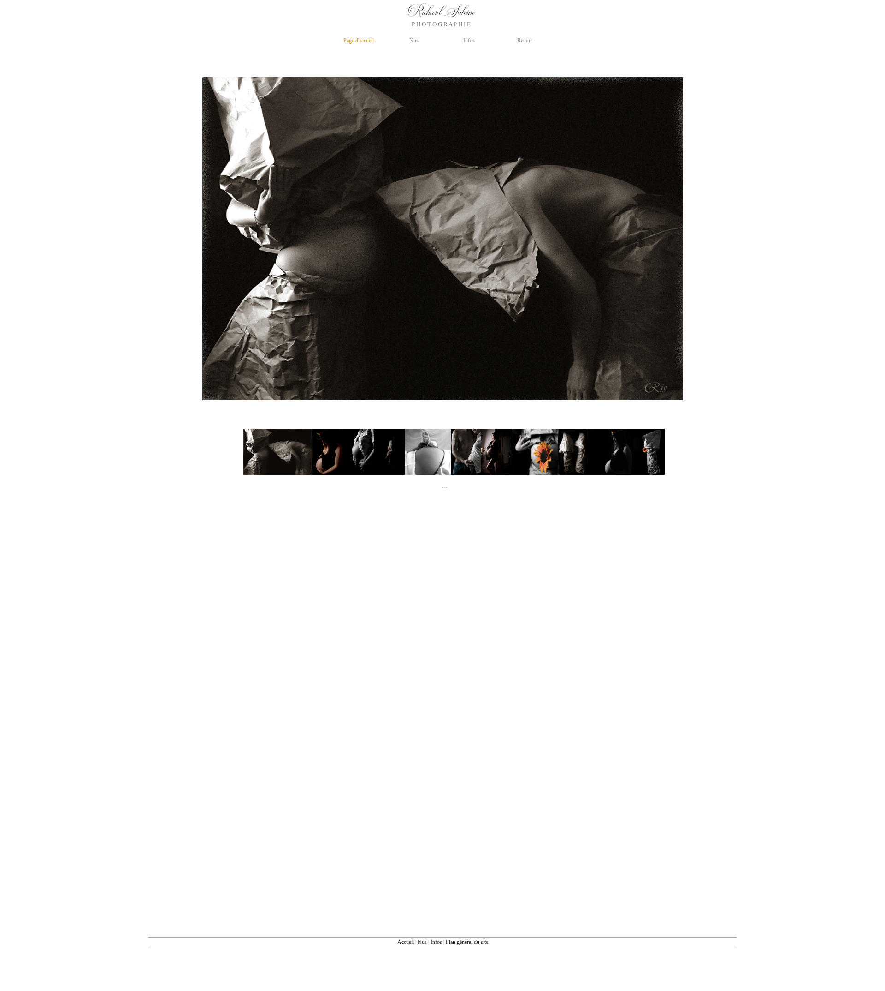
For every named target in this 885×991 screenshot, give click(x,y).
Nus (422, 942)
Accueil (405, 942)
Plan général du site (467, 942)
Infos (436, 942)
